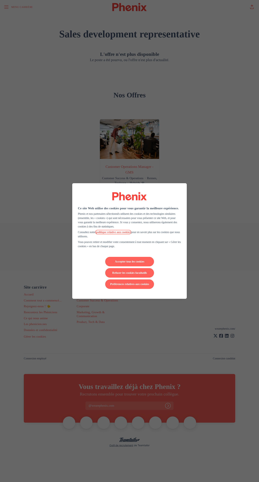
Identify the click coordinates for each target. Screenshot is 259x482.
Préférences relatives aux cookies (129, 284)
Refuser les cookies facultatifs (129, 272)
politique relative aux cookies (113, 232)
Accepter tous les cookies (129, 261)
